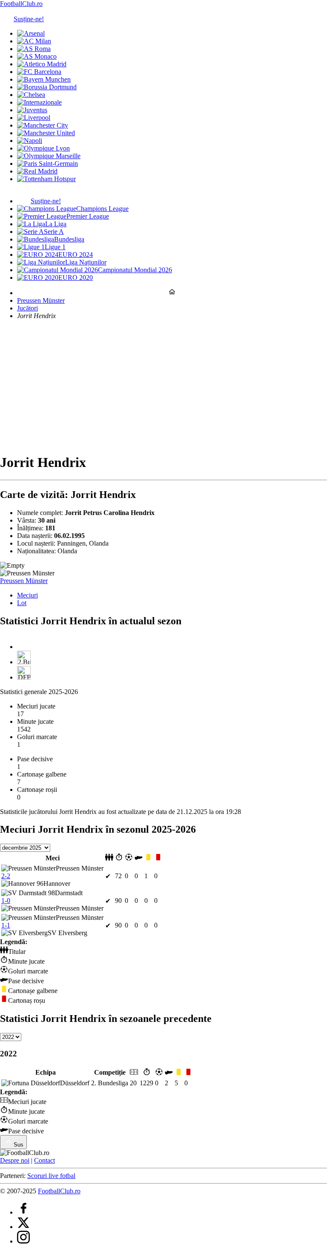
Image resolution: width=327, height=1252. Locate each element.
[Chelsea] (31, 94)
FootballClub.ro (21, 3)
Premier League (87, 216)
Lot (21, 602)
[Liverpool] (33, 117)
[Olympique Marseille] (48, 155)
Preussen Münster (41, 300)
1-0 (5, 900)
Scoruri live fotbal (51, 1175)
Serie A (54, 231)
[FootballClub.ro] (172, 292)
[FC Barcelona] (39, 71)
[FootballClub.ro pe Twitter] (23, 1226)
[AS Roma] (34, 48)
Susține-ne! (29, 19)
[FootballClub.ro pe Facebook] (23, 1212)
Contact (44, 1160)
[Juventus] (32, 110)
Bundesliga (69, 239)
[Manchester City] (42, 125)
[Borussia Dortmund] (47, 87)
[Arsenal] (31, 33)
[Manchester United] (46, 133)
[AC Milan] (34, 41)
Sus (18, 1144)
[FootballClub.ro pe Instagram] (23, 1241)
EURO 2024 (75, 254)
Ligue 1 (55, 246)
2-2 (5, 875)
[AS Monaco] (37, 56)
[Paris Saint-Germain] (47, 163)
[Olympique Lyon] (43, 148)
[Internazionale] (39, 102)
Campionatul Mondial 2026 (135, 269)
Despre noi (14, 1160)
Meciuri (27, 595)
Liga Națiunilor (85, 262)
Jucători (27, 308)
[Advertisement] (163, 386)
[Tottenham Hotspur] (46, 178)
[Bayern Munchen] (44, 79)
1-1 (5, 925)
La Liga (55, 224)
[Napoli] (29, 140)
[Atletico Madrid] (41, 64)
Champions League (102, 208)
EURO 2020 (75, 277)
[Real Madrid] (37, 171)
